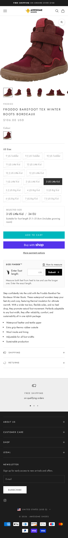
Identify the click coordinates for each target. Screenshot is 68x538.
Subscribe (15, 489)
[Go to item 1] (8, 92)
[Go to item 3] (29, 92)
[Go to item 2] (18, 92)
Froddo (8, 104)
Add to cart (34, 235)
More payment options (34, 252)
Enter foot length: (16, 272)
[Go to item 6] (60, 92)
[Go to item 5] (50, 92)
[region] (34, 392)
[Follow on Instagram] (5, 500)
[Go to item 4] (39, 92)
